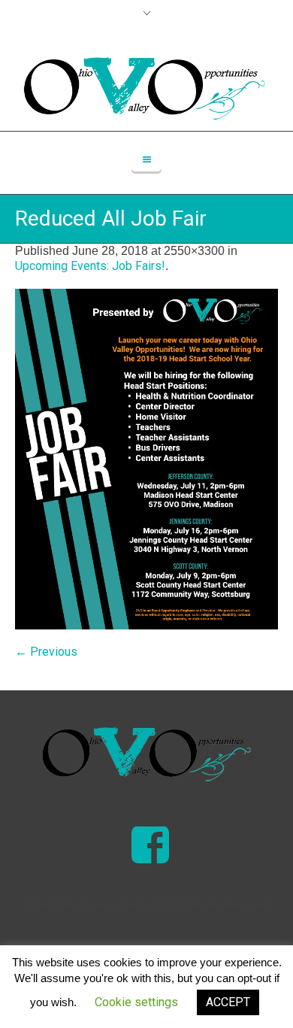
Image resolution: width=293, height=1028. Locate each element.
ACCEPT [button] (228, 1002)
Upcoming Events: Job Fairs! (90, 266)
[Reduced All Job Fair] (146, 459)
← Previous (46, 651)
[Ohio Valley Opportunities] (146, 754)
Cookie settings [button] (136, 1002)
